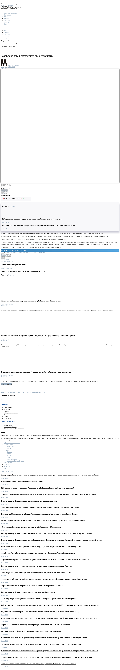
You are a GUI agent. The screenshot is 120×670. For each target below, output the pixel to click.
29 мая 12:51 (4, 660)
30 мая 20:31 (4, 497)
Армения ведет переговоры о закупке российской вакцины (23, 392)
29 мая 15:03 (4, 641)
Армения (16, 252)
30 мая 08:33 (4, 602)
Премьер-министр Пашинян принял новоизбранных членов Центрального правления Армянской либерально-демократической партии (51, 540)
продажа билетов (33, 252)
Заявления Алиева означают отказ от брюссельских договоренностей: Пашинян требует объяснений (38, 664)
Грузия (9, 455)
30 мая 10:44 (4, 582)
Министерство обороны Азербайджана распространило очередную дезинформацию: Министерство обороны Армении (45, 579)
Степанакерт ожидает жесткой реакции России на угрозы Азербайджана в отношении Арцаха (36, 372)
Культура (6, 22)
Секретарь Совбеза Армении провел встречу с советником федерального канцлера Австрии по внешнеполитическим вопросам (48, 494)
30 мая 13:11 (4, 549)
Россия (42, 252)
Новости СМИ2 (5, 259)
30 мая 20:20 (4, 523)
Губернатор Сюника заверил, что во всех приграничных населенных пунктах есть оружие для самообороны (41, 644)
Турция (9, 457)
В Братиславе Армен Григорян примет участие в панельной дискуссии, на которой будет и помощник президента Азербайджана (49, 618)
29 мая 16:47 (4, 628)
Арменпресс (8, 425)
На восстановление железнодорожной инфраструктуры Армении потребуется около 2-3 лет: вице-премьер (41, 547)
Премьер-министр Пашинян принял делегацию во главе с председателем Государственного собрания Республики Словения (47, 534)
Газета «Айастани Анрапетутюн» (14, 429)
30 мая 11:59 (4, 575)
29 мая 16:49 (4, 621)
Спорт (5, 24)
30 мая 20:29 (4, 504)
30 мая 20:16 (4, 530)
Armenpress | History (10, 427)
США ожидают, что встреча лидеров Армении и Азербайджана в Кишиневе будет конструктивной (37, 488)
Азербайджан (12, 459)
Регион (6, 16)
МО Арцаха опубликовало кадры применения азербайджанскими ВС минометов (32, 219)
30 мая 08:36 (4, 595)
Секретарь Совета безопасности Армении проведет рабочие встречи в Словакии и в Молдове (36, 625)
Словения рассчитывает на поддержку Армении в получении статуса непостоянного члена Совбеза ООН (40, 507)
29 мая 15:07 (4, 634)
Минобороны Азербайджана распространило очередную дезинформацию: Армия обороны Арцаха (39, 225)
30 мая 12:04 (4, 556)
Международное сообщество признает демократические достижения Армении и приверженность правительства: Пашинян (47, 657)
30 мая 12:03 (4, 563)
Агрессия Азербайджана (15, 461)
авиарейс (9, 252)
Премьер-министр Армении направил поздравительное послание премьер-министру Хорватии (36, 566)
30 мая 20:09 (4, 536)
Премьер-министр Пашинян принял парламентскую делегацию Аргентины (29, 501)
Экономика (7, 18)
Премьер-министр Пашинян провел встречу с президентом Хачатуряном (28, 592)
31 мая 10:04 (4, 491)
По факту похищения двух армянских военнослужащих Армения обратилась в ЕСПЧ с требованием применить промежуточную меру (50, 605)
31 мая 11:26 (4, 484)
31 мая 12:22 (4, 478)
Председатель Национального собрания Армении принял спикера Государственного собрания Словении (40, 514)
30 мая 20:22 (4, 517)
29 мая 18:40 (4, 615)
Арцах (9, 448)
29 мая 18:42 (4, 608)
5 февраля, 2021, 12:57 (8, 67)
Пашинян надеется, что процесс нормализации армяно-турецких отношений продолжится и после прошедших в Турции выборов (49, 651)
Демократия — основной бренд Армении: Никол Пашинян (22, 481)
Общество (7, 20)
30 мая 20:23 (4, 510)
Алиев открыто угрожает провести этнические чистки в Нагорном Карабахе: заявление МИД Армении (39, 599)
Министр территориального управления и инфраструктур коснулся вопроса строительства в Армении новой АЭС (43, 520)
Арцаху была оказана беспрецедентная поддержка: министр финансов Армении (31, 631)
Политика (23, 252)
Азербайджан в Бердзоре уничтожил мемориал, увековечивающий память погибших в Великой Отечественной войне (45, 560)
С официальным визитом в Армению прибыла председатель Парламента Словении (32, 586)
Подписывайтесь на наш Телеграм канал (13, 250)
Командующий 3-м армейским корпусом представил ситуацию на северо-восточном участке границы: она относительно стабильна (50, 475)
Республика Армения (13, 65)
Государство (7, 15)
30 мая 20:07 (4, 543)
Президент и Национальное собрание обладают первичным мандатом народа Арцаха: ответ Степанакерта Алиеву (44, 638)
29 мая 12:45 (4, 667)
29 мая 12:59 (4, 654)
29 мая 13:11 (4, 647)
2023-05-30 (5, 222)
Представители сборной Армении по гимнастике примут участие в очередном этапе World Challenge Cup (40, 612)
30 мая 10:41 (4, 589)
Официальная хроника (10, 13)
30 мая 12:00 (4, 569)
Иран (9, 454)
